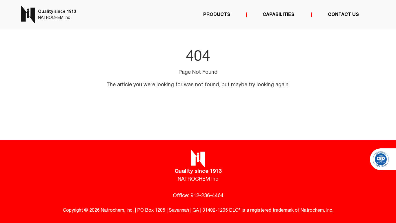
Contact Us (343, 15)
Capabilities (279, 15)
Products (216, 15)
